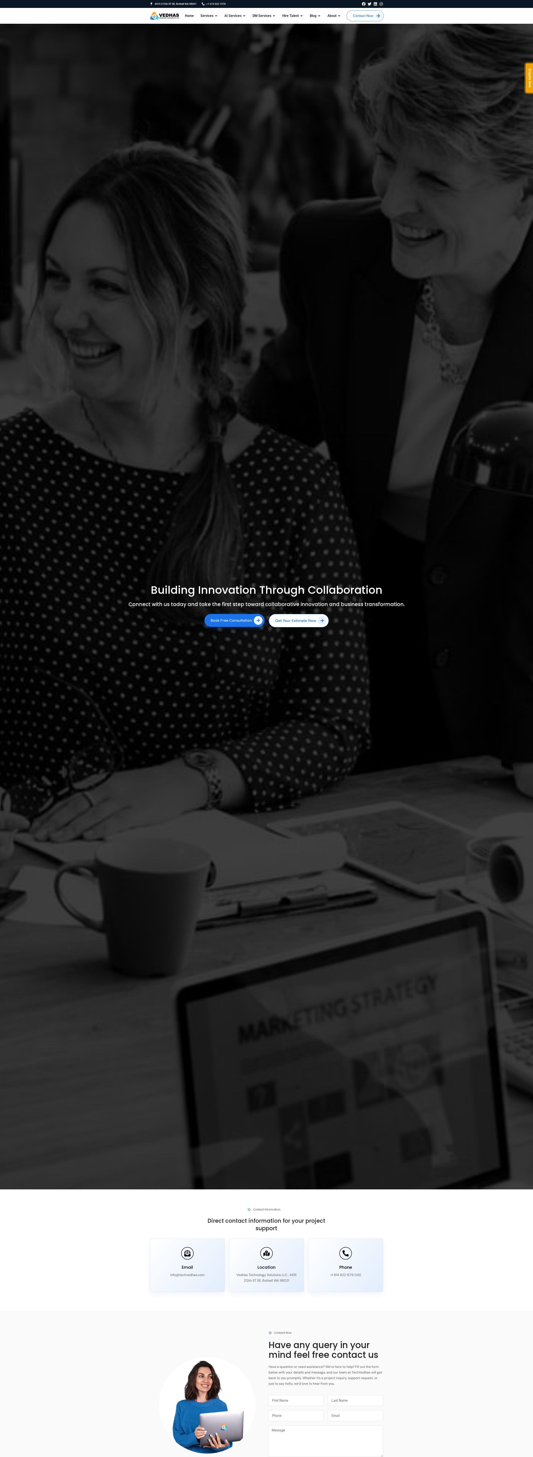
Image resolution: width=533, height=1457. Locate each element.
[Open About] (339, 15)
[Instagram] (381, 4)
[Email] (187, 1253)
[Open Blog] (319, 15)
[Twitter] (369, 4)
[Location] (266, 1253)
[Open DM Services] (274, 15)
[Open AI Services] (244, 15)
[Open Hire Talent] (301, 15)
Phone (345, 1267)
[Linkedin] (375, 4)
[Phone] (345, 1253)
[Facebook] (364, 4)
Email (187, 1267)
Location (266, 1267)
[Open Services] (216, 15)
